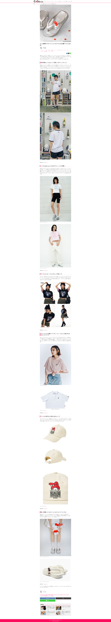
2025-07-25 (44, 47)
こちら (46, 162)
